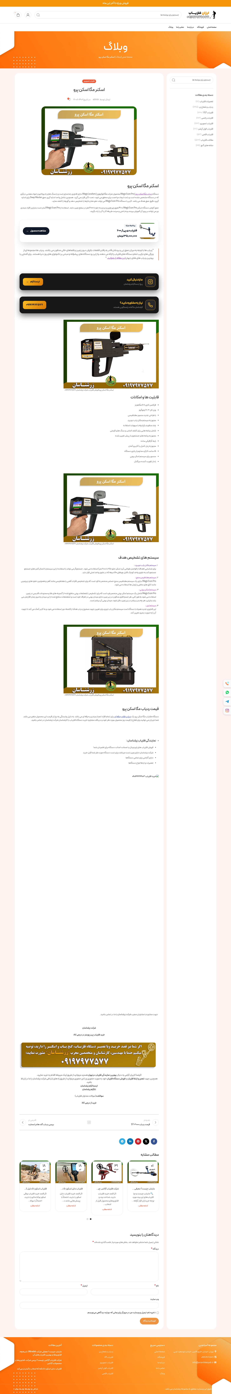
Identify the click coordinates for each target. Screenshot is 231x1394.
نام (156, 1286)
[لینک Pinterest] (138, 1141)
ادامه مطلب (143, 1205)
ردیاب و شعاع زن (206, 107)
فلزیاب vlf (108, 1357)
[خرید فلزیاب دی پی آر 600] (89, 231)
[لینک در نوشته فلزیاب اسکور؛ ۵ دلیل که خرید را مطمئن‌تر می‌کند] (35, 1172)
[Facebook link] (154, 1141)
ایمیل (84, 1286)
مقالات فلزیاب (207, 140)
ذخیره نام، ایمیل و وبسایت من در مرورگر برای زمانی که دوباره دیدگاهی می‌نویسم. (121, 1312)
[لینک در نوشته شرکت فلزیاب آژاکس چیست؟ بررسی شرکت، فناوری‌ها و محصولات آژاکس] (107, 1172)
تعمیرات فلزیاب (206, 101)
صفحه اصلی (127, 57)
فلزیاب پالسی (207, 118)
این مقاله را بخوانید (116, 258)
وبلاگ (118, 57)
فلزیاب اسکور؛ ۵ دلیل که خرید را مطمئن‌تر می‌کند (35, 1188)
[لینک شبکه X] (146, 1141)
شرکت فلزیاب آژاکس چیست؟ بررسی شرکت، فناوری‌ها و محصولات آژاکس (107, 1188)
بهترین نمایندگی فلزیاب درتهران (102, 1075)
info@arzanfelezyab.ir (202, 1362)
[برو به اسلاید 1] (90, 1219)
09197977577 (207, 1357)
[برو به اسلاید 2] (87, 1219)
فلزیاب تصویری (206, 123)
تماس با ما (160, 1368)
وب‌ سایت (154, 1299)
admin (96, 100)
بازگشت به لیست (89, 1122)
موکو (17, 1389)
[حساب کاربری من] (28, 15)
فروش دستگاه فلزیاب (116, 1078)
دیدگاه (155, 1249)
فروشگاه (161, 1357)
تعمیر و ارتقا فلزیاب (135, 1078)
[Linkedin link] (130, 1141)
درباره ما (161, 1362)
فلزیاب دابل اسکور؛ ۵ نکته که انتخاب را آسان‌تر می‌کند (71, 1188)
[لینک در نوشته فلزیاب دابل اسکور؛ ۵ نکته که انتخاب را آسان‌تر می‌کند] (71, 1172)
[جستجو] (38, 15)
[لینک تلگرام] (122, 1141)
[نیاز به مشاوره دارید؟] (89, 305)
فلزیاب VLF (208, 112)
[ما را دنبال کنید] (89, 282)
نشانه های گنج (207, 145)
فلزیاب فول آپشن (205, 129)
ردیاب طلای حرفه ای (122, 716)
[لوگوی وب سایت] (200, 15)
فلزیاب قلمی (207, 134)
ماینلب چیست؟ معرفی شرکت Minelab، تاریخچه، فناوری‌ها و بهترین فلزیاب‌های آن (143, 1188)
